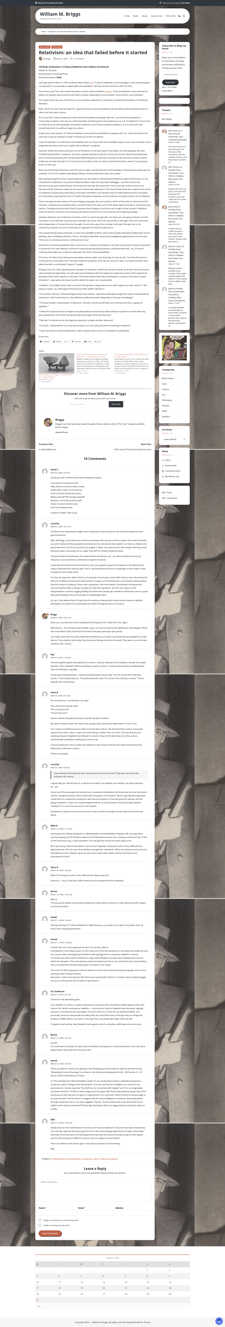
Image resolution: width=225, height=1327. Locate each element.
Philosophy (57, 47)
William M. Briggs (60, 14)
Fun (164, 394)
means (108, 91)
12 (82, 1282)
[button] (61, 432)
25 (59, 1294)
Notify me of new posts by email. (56, 1225)
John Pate (172, 130)
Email (81, 1208)
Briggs (59, 420)
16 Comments (78, 59)
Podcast (165, 405)
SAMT (164, 411)
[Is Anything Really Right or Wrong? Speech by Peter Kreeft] (133, 363)
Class (164, 383)
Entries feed (170, 465)
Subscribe (116, 404)
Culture (165, 389)
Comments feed (172, 471)
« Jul (38, 1306)
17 (37, 1288)
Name (42, 1208)
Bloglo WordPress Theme (138, 1322)
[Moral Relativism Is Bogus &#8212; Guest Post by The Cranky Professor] (56, 363)
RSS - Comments (169, 498)
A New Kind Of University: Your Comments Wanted (177, 135)
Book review (44, 47)
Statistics (166, 416)
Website (119, 1208)
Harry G (54, 867)
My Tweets (167, 119)
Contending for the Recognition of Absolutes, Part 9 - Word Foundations (84, 1158)
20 (104, 1288)
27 (104, 1294)
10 (37, 1282)
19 (82, 1288)
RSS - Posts (167, 492)
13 (104, 1282)
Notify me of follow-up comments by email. (61, 1220)
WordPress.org (172, 476)
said (92, 82)
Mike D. (54, 825)
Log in (168, 460)
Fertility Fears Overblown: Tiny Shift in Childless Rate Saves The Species (176, 176)
